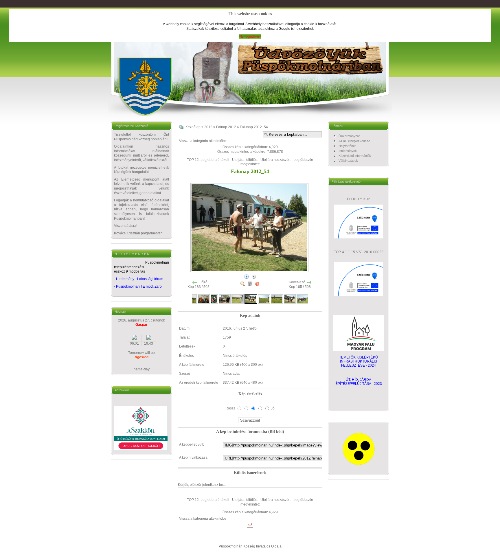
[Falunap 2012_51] (214, 299)
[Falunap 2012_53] (237, 299)
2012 (208, 127)
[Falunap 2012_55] (264, 299)
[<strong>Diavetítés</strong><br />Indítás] (246, 276)
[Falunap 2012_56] (277, 299)
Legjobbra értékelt (215, 160)
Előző (202, 282)
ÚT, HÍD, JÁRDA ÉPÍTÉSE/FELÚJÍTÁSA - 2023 (358, 382)
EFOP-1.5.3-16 (358, 199)
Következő (297, 282)
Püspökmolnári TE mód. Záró (139, 286)
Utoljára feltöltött (245, 160)
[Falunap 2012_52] (225, 299)
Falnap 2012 (226, 127)
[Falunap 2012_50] (204, 299)
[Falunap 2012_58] (303, 299)
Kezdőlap (193, 127)
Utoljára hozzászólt (275, 160)
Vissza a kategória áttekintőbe (202, 141)
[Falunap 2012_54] (250, 271)
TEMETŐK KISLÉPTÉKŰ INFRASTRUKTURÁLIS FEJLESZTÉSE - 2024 (358, 361)
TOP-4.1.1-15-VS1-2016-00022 (358, 252)
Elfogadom (250, 36)
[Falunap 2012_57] (290, 299)
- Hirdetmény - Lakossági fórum (138, 279)
